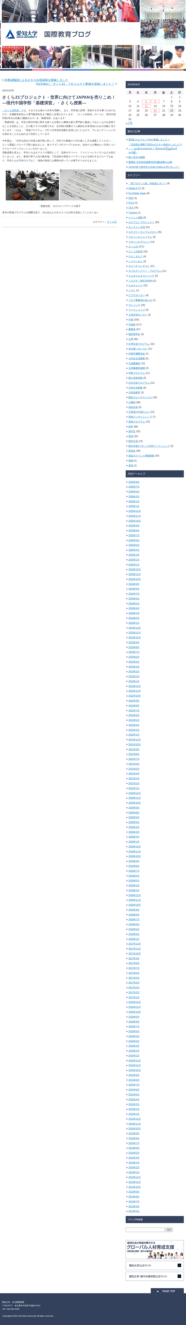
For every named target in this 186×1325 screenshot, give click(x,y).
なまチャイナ (135, 285)
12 (146, 106)
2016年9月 (134, 1016)
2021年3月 (134, 778)
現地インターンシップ (140, 416)
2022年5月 (134, 720)
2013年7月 (134, 1201)
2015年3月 (134, 1104)
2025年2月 (134, 559)
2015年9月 (134, 1075)
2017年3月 (134, 987)
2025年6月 (134, 540)
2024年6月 (134, 598)
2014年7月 (134, 1143)
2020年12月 (134, 793)
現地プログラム (136, 421)
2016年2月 (134, 1050)
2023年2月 (134, 676)
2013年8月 (134, 1196)
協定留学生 (134, 334)
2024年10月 (134, 579)
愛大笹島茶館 (135, 378)
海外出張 (133, 407)
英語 (130, 436)
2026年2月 (134, 501)
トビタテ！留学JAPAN (140, 280)
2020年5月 (134, 822)
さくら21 (112, 222)
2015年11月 (134, 1065)
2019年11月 (134, 851)
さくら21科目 (135, 251)
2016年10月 (134, 1012)
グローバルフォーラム (140, 237)
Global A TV (134, 188)
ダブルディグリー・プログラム (144, 271)
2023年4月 (134, 666)
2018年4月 (134, 934)
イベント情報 (135, 217)
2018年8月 (134, 914)
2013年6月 (134, 1206)
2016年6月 (134, 1031)
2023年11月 (134, 632)
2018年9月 (134, 909)
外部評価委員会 (136, 353)
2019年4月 (134, 885)
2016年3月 (134, 1046)
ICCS (131, 202)
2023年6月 (134, 657)
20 (155, 110)
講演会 (132, 450)
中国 (130, 319)
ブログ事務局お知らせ (140, 300)
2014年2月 (134, 1167)
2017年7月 (134, 968)
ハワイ (132, 290)
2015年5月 (134, 1094)
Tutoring (132, 212)
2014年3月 (134, 1162)
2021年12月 (134, 739)
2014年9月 (134, 1133)
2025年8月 (134, 530)
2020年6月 (134, 817)
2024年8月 (134, 588)
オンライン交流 (136, 227)
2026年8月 (134, 482)
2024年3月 (134, 613)
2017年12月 (134, 943)
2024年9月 (134, 584)
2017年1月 (134, 997)
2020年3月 (134, 832)
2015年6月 (134, 1089)
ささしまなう (135, 256)
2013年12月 (134, 1177)
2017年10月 (134, 953)
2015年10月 (134, 1070)
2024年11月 (134, 574)
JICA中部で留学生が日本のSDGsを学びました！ (154, 167)
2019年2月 (134, 890)
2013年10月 (134, 1187)
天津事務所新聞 (136, 368)
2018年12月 (134, 895)
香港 (130, 465)
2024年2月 (134, 618)
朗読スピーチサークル (140, 397)
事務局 (132, 329)
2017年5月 (134, 978)
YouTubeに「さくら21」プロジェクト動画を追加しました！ (75, 83)
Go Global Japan (137, 193)
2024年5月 (134, 603)
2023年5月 (134, 662)
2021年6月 (134, 764)
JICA (131, 207)
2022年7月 (134, 710)
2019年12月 (134, 846)
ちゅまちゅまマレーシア (141, 275)
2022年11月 (134, 691)
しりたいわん (135, 261)
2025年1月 (134, 564)
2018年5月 (134, 929)
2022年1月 (134, 734)
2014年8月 (134, 1138)
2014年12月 (134, 1119)
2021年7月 (134, 759)
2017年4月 (134, 982)
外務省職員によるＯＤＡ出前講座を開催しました (36, 80)
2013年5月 (134, 1211)
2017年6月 (134, 973)
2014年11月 (134, 1123)
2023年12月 (134, 628)
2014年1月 (134, 1172)
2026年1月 (134, 506)
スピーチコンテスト (139, 266)
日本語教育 (134, 392)
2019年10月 (134, 856)
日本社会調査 (135, 387)
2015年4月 (134, 1099)
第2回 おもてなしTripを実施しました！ (149, 139)
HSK (130, 198)
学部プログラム (136, 373)
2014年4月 (134, 1157)
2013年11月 (134, 1182)
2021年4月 (134, 773)
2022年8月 (134, 705)
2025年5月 (134, 545)
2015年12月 (134, 1060)
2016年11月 (134, 1007)
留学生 (132, 431)
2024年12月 (134, 569)
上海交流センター (137, 314)
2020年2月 (134, 836)
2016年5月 (134, 1036)
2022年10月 (134, 695)
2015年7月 (134, 1084)
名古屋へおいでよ (137, 348)
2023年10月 (134, 637)
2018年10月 (134, 905)
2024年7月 (134, 593)
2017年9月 (134, 958)
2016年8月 (134, 1021)
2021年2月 (134, 783)
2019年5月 (134, 880)
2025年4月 (134, 550)
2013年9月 (134, 1191)
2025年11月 (134, 516)
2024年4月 (134, 608)
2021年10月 (134, 744)
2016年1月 (134, 1055)
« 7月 (129, 123)
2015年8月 (134, 1080)
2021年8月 (134, 754)
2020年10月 (134, 802)
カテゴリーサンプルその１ (142, 232)
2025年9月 (134, 525)
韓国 (130, 460)
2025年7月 (134, 535)
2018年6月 (134, 924)
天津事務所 (134, 363)
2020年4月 (134, 827)
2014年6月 (134, 1148)
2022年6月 (134, 715)
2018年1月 (134, 939)
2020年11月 (134, 798)
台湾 (130, 339)
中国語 (132, 324)
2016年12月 (134, 1002)
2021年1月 (134, 788)
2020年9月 (134, 807)
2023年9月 (134, 642)
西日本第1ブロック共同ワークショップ (149, 446)
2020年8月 (134, 812)
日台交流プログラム (139, 382)
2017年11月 (134, 948)
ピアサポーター (136, 295)
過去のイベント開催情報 (141, 455)
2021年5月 (134, 768)
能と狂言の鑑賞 (136, 157)
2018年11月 (134, 900)
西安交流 (133, 441)
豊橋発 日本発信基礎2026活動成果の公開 (150, 162)
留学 (130, 426)
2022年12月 (134, 686)
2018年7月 (134, 919)
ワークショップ (136, 309)
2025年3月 (134, 555)
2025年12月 (134, 511)
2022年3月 (134, 730)
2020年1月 (134, 841)
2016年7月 (134, 1026)
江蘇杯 (132, 402)
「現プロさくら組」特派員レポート (147, 183)
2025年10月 (134, 521)
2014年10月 (134, 1128)
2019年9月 (134, 861)
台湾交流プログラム (139, 344)
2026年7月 (134, 486)
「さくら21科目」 (11, 110)
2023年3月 (134, 671)
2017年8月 (134, 963)
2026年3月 (134, 496)
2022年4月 (134, 725)
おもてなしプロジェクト (141, 222)
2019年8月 (134, 866)
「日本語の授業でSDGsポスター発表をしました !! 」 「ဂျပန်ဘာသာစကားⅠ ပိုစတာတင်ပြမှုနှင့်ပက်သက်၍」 (155, 148)
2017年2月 (134, 992)
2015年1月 (134, 1114)
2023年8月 (134, 647)
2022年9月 (134, 700)
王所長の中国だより (139, 412)
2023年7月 (134, 652)
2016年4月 (134, 1041)
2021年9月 (134, 749)
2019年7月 (134, 871)
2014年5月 (134, 1153)
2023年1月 (134, 681)
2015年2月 (134, 1109)
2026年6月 (134, 491)
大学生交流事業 (136, 358)
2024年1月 (134, 623)
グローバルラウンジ (139, 242)
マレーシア (134, 305)
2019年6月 (134, 875)
